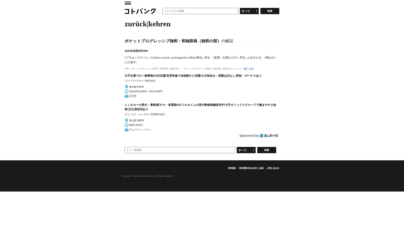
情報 (245, 68)
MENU (128, 3)
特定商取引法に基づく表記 (251, 168)
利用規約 (232, 168)
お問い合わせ (273, 168)
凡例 (251, 68)
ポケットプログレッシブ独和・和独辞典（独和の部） (173, 41)
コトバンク (140, 11)
